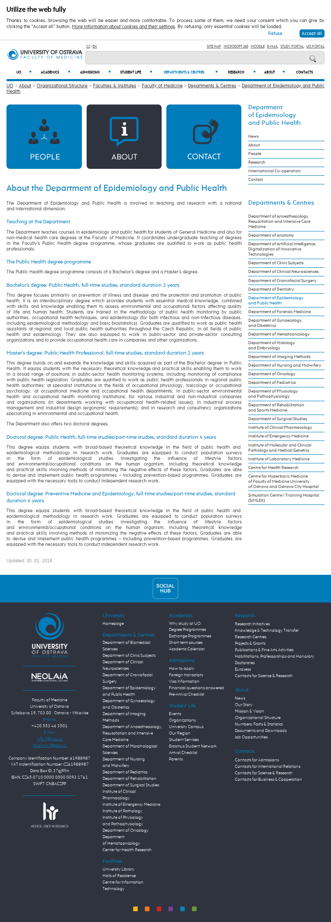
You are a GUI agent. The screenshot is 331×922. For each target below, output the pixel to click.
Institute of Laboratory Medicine (278, 459)
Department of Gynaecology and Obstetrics (275, 323)
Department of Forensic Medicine (279, 312)
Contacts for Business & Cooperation (268, 779)
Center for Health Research (127, 850)
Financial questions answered (196, 688)
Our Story (244, 705)
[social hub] (165, 588)
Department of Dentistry (271, 289)
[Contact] (203, 136)
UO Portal (315, 46)
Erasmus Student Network (193, 746)
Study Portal (292, 46)
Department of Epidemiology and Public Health (274, 115)
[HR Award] (49, 814)
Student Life (136, 72)
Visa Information (184, 681)
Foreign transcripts (186, 675)
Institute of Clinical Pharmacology (280, 427)
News (253, 136)
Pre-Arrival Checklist (186, 694)
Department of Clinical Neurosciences (283, 271)
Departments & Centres (190, 72)
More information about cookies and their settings (123, 26)
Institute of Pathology (122, 811)
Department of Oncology (271, 374)
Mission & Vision (249, 711)
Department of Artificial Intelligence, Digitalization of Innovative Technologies (282, 249)
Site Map (214, 46)
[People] (43, 136)
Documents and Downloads (261, 731)
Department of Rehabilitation (129, 778)
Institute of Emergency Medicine (278, 436)
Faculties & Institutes (114, 85)
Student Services (184, 740)
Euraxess (243, 669)
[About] (124, 136)
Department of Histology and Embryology (271, 345)
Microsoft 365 (236, 46)
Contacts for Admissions (257, 760)
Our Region (179, 733)
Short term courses (186, 642)
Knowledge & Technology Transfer (267, 630)
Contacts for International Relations (267, 766)
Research (242, 72)
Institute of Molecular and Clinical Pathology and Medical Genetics (279, 448)
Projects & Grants (250, 643)
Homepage (113, 623)
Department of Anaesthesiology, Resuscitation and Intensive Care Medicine (279, 221)
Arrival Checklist (183, 753)
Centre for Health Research (273, 468)
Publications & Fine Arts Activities (264, 650)
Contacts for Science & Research (264, 676)
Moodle (258, 46)
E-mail (272, 46)
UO (23, 72)
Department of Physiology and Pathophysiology (273, 394)
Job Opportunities (251, 737)
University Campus (186, 727)
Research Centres (250, 637)
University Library (118, 869)
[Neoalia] (49, 677)
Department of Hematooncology (278, 334)
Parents (176, 759)
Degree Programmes (187, 629)
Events (175, 714)
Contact (255, 179)
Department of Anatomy (271, 235)
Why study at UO (185, 623)
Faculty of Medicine (162, 85)
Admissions (95, 72)
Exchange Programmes (190, 636)
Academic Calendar (187, 649)
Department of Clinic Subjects (275, 263)
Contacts (304, 72)
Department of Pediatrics (272, 382)
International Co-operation (274, 171)
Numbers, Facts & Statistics (259, 724)
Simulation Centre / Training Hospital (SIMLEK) (283, 498)
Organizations (182, 720)
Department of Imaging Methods (279, 357)
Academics (55, 72)
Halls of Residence (119, 876)
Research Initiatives (252, 624)
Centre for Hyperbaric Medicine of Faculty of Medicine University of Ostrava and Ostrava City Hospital (283, 481)
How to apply (181, 668)
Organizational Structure (62, 85)
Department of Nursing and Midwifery (284, 365)
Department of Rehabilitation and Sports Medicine (276, 407)
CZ (88, 46)
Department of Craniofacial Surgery (282, 281)
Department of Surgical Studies (277, 419)
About (274, 72)
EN (95, 46)
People (254, 154)
